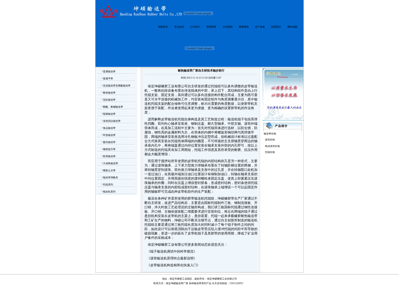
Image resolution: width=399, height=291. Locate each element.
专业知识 (179, 26)
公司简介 (195, 26)
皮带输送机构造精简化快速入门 (173, 265)
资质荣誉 (211, 26)
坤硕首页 (163, 26)
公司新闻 (228, 26)
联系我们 (276, 26)
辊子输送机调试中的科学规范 (171, 251)
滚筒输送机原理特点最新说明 (171, 258)
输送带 (197, 283)
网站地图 (292, 26)
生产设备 (260, 26)
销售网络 (244, 26)
